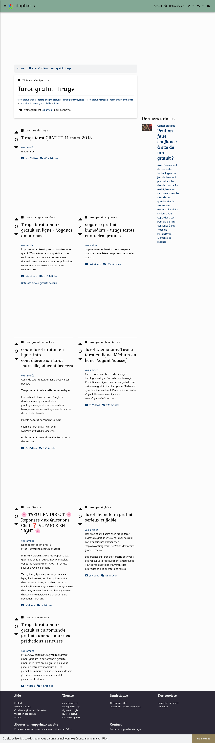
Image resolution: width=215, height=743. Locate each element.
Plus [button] (105, 738)
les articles (48, 110)
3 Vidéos (94, 575)
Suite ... (57, 104)
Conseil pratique (166, 126)
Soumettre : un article (168, 703)
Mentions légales (22, 707)
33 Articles (47, 686)
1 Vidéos (30, 686)
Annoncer (163, 707)
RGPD (17, 718)
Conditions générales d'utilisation (30, 710)
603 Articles (51, 158)
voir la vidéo (27, 147)
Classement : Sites (118, 703)
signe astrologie (70, 710)
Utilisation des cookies (25, 714)
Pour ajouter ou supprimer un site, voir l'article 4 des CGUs (42, 729)
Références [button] (175, 6)
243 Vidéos (32, 158)
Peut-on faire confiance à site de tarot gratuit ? (167, 144)
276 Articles (112, 405)
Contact (18, 703)
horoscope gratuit (71, 718)
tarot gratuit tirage (71, 707)
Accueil (158, 6)
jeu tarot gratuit (69, 714)
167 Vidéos (31, 276)
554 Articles (114, 264)
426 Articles (50, 276)
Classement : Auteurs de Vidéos (125, 707)
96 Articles (111, 575)
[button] (190, 6)
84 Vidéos (31, 448)
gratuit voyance (70, 703)
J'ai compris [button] (203, 738)
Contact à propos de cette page (125, 729)
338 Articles (49, 448)
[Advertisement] (107, 38)
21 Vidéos (94, 405)
